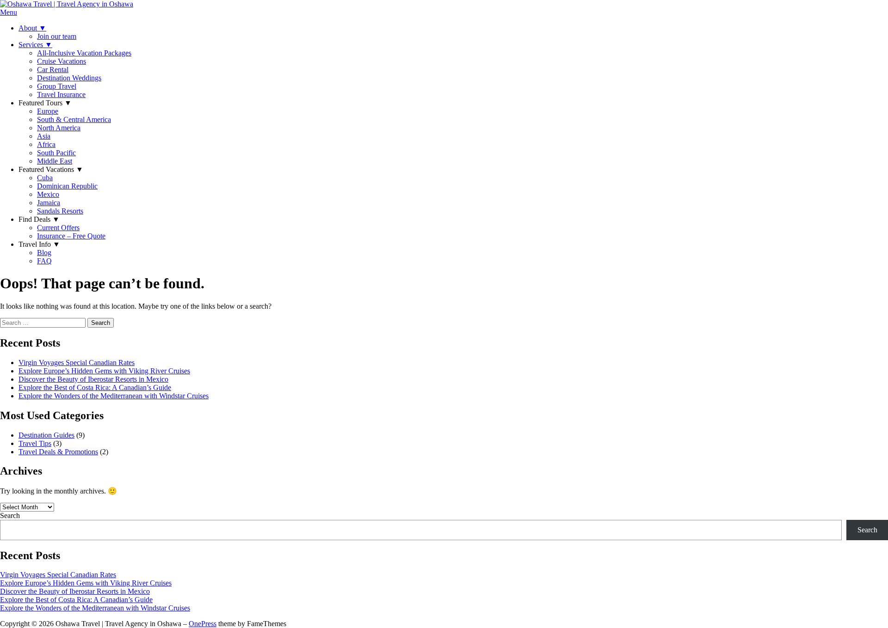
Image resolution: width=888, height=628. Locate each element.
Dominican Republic (67, 186)
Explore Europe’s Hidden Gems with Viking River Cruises (104, 371)
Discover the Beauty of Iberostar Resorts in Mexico (93, 379)
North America (58, 128)
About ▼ (32, 28)
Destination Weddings (69, 78)
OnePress (202, 624)
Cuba (45, 178)
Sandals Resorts (60, 211)
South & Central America (74, 119)
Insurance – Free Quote (71, 236)
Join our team (56, 36)
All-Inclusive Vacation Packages (84, 53)
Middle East (54, 161)
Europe (47, 111)
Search (10, 515)
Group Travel (56, 86)
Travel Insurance (61, 94)
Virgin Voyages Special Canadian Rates (76, 362)
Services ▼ (35, 45)
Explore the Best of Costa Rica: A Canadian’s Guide (94, 387)
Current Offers (58, 228)
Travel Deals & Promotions (58, 452)
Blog (44, 252)
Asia (43, 136)
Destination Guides (46, 435)
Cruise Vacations (61, 61)
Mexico (48, 194)
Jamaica (48, 203)
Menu (8, 12)
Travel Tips (34, 443)
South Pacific (56, 153)
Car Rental (52, 69)
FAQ (44, 261)
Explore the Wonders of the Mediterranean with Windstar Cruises (113, 396)
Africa (46, 144)
